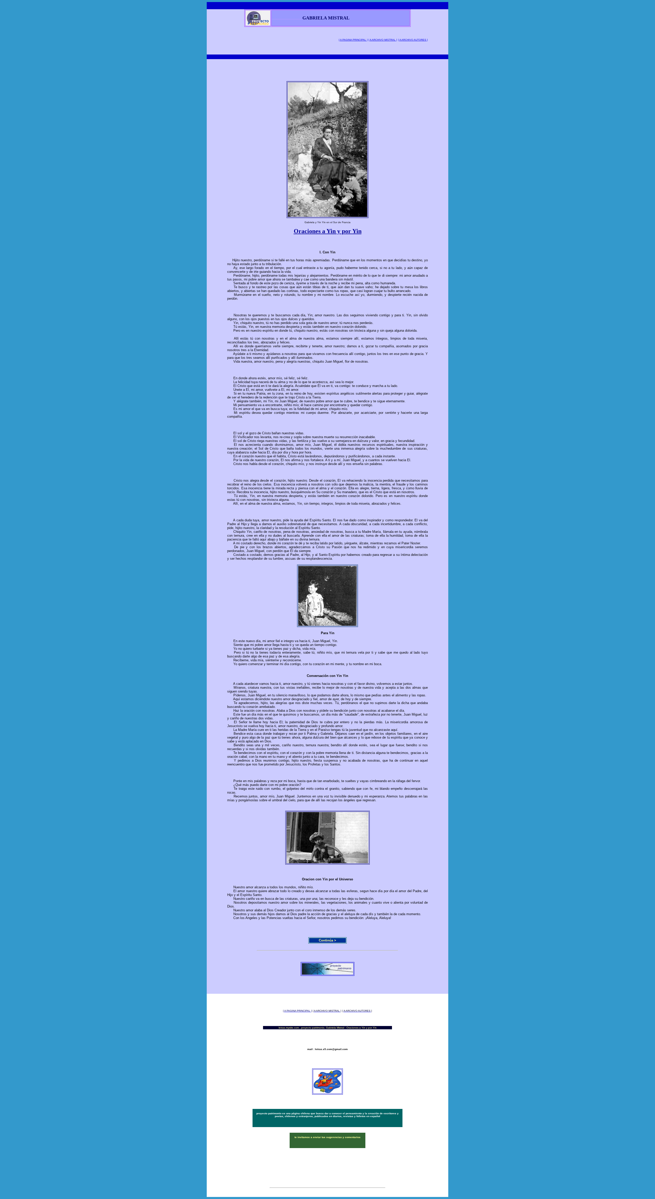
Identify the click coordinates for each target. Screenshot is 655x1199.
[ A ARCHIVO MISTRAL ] (382, 39)
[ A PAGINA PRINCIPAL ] (353, 39)
